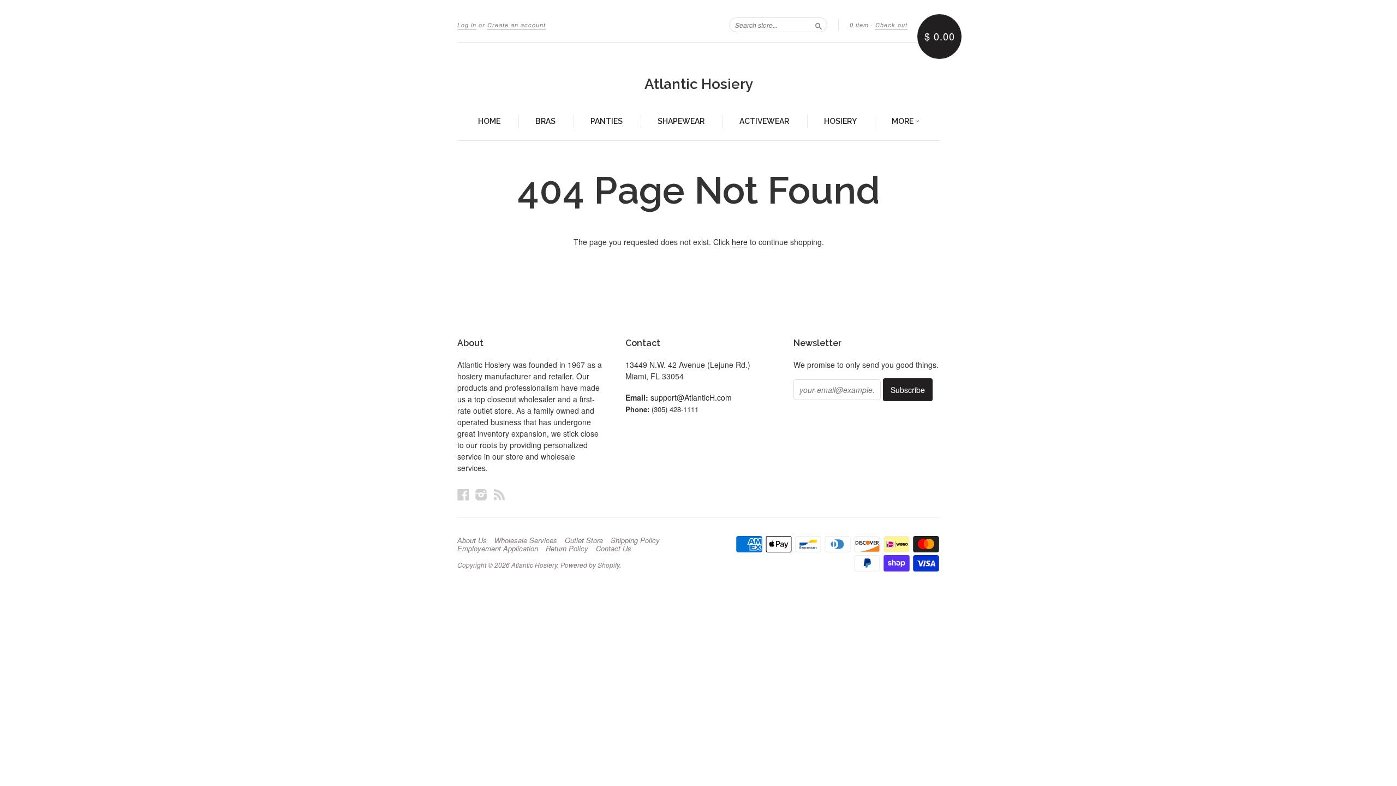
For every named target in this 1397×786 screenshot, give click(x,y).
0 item (859, 25)
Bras (545, 121)
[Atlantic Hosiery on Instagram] (481, 494)
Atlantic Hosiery (698, 84)
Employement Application (497, 548)
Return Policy (567, 548)
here (740, 241)
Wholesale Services (525, 540)
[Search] (818, 24)
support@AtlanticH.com (691, 397)
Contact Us (613, 548)
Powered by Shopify (589, 564)
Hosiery (840, 121)
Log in (466, 25)
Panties (606, 121)
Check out (891, 25)
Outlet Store (584, 540)
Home (489, 121)
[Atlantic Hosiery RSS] (499, 494)
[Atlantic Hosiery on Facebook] (463, 494)
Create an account (516, 25)
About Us (472, 540)
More (903, 121)
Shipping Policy (635, 540)
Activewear (764, 121)
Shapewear (681, 121)
